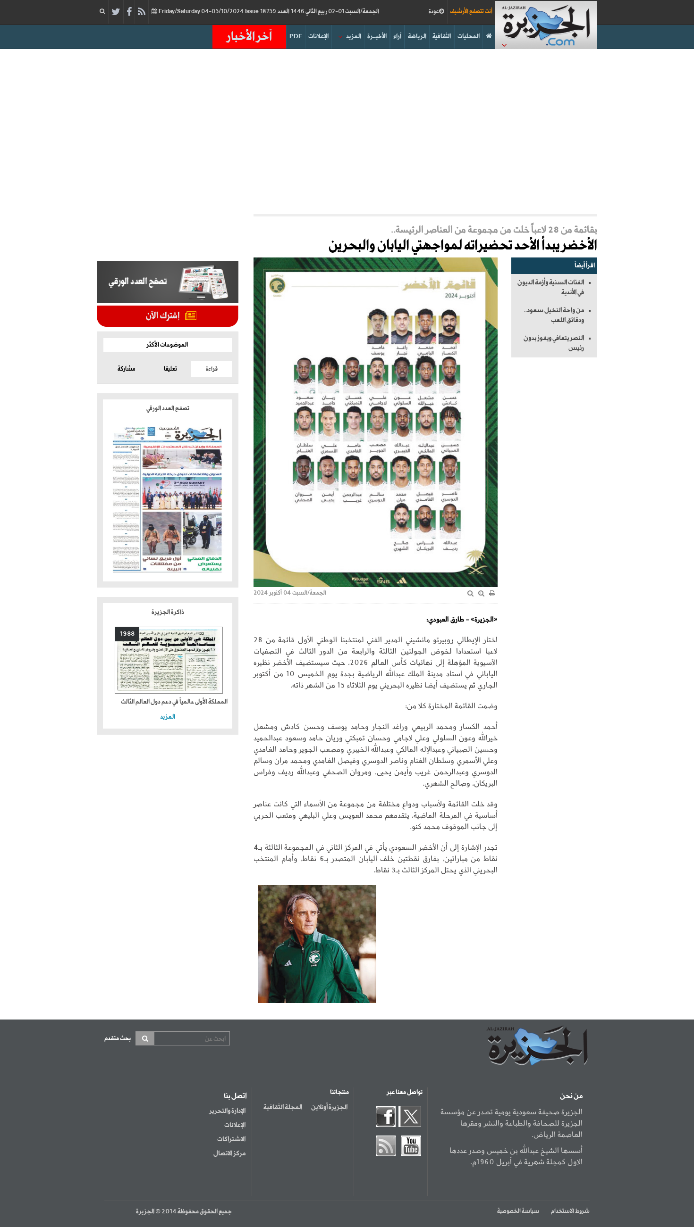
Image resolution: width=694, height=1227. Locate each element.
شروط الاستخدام (570, 1211)
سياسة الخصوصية (518, 1211)
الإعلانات (318, 36)
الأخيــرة (377, 36)
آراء (397, 36)
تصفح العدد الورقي (167, 409)
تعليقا (170, 369)
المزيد (353, 36)
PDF (295, 36)
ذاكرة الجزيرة (168, 612)
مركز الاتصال (229, 1153)
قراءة (212, 369)
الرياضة (417, 36)
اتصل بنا (235, 1096)
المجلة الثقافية (282, 1107)
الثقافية (441, 36)
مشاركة (126, 369)
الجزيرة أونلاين (329, 1107)
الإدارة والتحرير (227, 1111)
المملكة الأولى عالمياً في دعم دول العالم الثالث (174, 702)
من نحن (571, 1096)
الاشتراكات (231, 1139)
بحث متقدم (117, 1039)
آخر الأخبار (249, 36)
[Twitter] (116, 12)
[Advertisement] (347, 129)
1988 (127, 634)
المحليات (468, 36)
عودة (434, 12)
